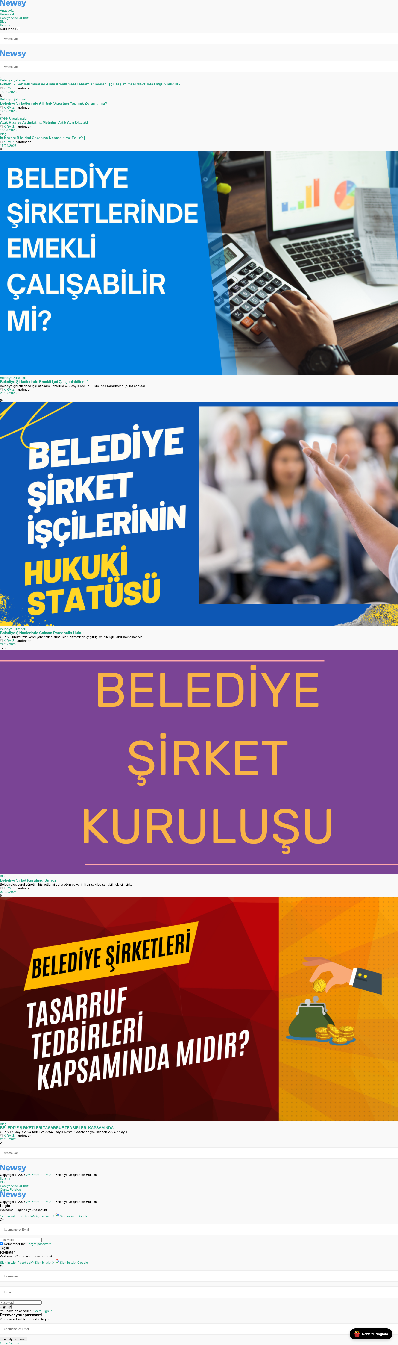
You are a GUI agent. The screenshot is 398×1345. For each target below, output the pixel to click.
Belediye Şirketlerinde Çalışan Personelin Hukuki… (44, 633)
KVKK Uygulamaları (14, 118)
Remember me (15, 1244)
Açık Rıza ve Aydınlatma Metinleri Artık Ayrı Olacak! (44, 122)
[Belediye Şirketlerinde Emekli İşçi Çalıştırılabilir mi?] (199, 263)
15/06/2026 (8, 92)
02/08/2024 (8, 892)
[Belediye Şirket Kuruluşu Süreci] (199, 762)
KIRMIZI (9, 88)
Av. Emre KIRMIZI (39, 1175)
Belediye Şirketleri (13, 80)
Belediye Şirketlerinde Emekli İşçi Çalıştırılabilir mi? (44, 382)
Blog (3, 134)
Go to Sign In (43, 1311)
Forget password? (40, 1244)
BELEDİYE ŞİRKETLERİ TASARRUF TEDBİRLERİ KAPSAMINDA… (58, 1128)
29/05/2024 (8, 1139)
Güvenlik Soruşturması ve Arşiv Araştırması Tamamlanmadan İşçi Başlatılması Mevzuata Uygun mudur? (90, 84)
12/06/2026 (8, 111)
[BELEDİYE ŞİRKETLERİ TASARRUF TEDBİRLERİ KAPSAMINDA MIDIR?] (199, 1009)
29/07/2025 (8, 393)
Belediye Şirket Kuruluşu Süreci (28, 880)
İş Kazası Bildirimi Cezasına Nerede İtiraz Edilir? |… (44, 138)
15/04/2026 (8, 130)
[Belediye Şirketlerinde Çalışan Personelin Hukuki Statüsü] (199, 514)
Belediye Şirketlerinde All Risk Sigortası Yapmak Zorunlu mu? (53, 103)
